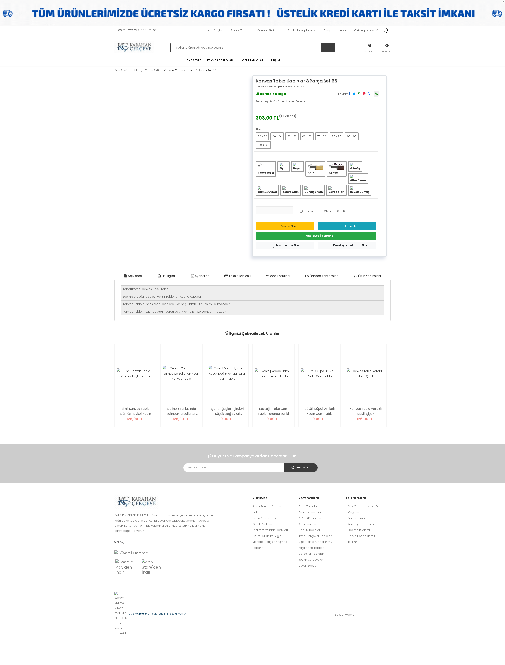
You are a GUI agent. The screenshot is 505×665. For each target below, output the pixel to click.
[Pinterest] (390, 614)
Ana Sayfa (215, 30)
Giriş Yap (353, 506)
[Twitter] (372, 614)
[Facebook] (366, 614)
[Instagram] (378, 614)
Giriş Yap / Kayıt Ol (366, 30)
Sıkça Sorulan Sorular (267, 506)
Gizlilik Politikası (262, 524)
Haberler (258, 548)
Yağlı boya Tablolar (311, 548)
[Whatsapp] (360, 614)
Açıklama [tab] (134, 276)
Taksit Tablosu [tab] (239, 276)
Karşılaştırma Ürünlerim (363, 524)
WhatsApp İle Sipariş (319, 236)
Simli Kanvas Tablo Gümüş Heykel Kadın (135, 411)
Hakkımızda (260, 512)
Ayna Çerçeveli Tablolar (315, 536)
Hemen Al (350, 226)
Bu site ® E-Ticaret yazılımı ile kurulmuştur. (157, 613)
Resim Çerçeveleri (311, 560)
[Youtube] (384, 614)
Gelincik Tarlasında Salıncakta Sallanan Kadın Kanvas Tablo (181, 411)
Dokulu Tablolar (309, 530)
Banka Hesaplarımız (301, 30)
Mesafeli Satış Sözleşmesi (270, 542)
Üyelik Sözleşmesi (264, 518)
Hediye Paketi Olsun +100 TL (324, 211)
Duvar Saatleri (308, 566)
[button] (385, 48)
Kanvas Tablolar (309, 512)
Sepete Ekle (288, 226)
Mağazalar (355, 512)
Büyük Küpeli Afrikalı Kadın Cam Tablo (320, 411)
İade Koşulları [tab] (279, 276)
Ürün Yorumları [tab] (369, 276)
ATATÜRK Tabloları (310, 518)
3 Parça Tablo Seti (146, 70)
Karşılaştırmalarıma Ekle (350, 245)
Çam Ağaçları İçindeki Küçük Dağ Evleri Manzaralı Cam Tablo (227, 411)
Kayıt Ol (372, 506)
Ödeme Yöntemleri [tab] (323, 276)
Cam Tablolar (253, 60)
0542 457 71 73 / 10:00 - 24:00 (137, 30)
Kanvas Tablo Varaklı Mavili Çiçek (366, 411)
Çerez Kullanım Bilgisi (267, 536)
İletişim (343, 30)
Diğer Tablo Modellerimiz (315, 542)
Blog (327, 30)
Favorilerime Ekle (287, 245)
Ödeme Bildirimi (268, 30)
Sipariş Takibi (239, 30)
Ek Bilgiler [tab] (168, 276)
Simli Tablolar (307, 524)
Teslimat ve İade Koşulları (270, 530)
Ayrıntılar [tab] (201, 276)
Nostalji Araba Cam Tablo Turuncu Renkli (273, 411)
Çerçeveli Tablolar (311, 554)
